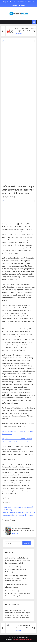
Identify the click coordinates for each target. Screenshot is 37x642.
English (5, 2)
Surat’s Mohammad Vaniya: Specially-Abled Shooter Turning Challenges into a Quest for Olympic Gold (23, 529)
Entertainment (21, 2)
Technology (16, 33)
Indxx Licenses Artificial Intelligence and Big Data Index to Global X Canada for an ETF (24, 29)
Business (12, 2)
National (31, 2)
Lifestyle (14, 5)
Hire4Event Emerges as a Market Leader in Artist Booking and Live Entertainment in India (16, 578)
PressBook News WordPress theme (22, 639)
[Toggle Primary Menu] (34, 22)
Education (22, 5)
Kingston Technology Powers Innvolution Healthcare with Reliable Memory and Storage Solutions (17, 593)
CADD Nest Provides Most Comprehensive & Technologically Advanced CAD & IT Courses (24, 626)
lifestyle (7, 502)
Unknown (8, 610)
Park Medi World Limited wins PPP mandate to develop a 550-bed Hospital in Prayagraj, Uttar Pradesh (18, 560)
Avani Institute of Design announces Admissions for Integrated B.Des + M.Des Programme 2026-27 (17, 569)
